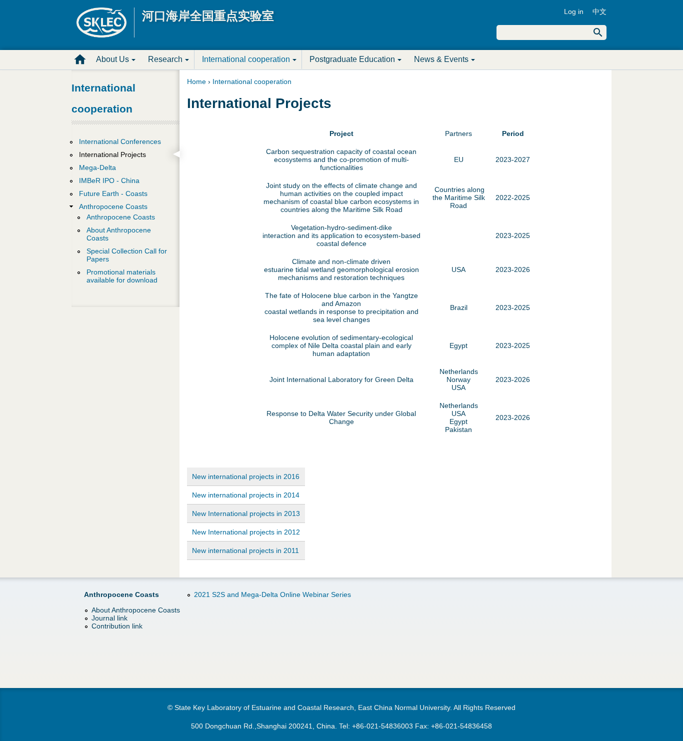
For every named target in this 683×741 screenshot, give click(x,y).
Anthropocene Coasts (113, 206)
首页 (80, 59)
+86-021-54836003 (382, 726)
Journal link (110, 618)
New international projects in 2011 (245, 550)
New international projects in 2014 (246, 495)
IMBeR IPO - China (109, 180)
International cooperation (246, 59)
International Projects (112, 154)
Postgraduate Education (352, 59)
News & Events (441, 59)
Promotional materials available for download (122, 276)
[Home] (105, 23)
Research (165, 59)
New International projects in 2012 (246, 532)
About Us (112, 59)
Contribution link (117, 626)
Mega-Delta (97, 168)
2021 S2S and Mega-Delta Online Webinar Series (272, 594)
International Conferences (120, 142)
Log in (574, 12)
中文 (599, 12)
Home (196, 82)
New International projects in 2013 (246, 514)
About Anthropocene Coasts (118, 234)
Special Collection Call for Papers (126, 255)
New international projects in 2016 (246, 476)
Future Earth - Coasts (113, 194)
